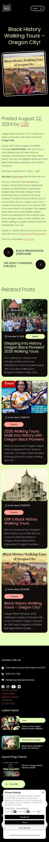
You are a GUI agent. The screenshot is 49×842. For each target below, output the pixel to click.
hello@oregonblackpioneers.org (19, 680)
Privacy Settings (10, 689)
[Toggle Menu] (38, 8)
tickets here (17, 176)
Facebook (25, 233)
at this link (29, 239)
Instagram (41, 233)
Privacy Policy (8, 693)
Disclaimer (7, 699)
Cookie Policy (8, 703)
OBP (24, 124)
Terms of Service (10, 696)
